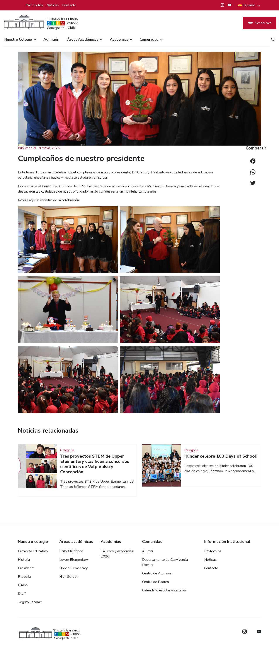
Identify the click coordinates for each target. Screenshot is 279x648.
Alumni (147, 551)
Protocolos (34, 5)
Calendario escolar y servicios (164, 590)
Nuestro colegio (18, 39)
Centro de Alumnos (157, 573)
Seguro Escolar (29, 602)
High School (68, 576)
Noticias (52, 5)
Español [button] (249, 5)
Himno (23, 585)
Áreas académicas (82, 39)
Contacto (69, 5)
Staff (22, 593)
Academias (119, 39)
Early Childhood (71, 551)
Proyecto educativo (33, 551)
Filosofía (24, 576)
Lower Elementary (73, 559)
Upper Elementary (73, 568)
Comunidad (149, 39)
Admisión (51, 39)
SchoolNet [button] (263, 23)
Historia (24, 559)
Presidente (26, 568)
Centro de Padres (155, 581)
